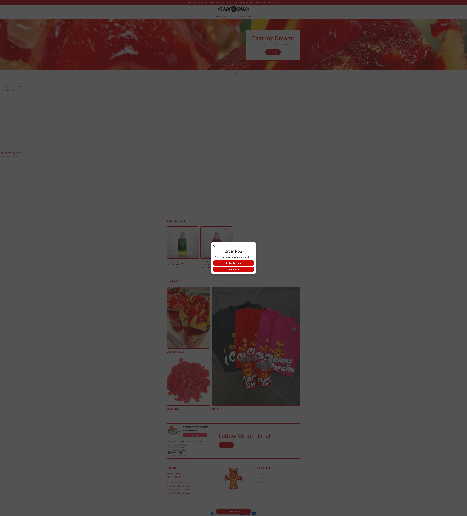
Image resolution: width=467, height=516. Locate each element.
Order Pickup (233, 269)
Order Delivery (233, 263)
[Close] (214, 246)
